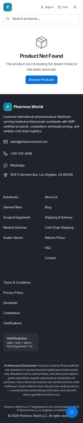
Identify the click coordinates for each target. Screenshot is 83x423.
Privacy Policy (13, 292)
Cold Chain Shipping (59, 227)
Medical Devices (15, 227)
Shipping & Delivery (59, 217)
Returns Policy (55, 237)
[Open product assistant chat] (72, 412)
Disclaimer (10, 303)
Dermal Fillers (12, 207)
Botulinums (10, 197)
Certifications (12, 323)
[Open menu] (75, 7)
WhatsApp (17, 165)
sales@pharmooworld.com (28, 141)
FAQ (48, 248)
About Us (51, 197)
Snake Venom (13, 237)
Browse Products (41, 79)
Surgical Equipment (16, 217)
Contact (50, 258)
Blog (48, 207)
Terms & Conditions (17, 282)
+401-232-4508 (21, 153)
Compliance (11, 313)
